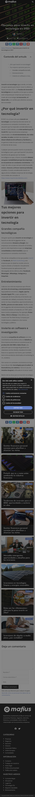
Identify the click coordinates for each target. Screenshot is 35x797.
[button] (17, 416)
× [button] (31, 380)
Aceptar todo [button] (18, 408)
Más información (23, 389)
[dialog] (17, 398)
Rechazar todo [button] (18, 412)
